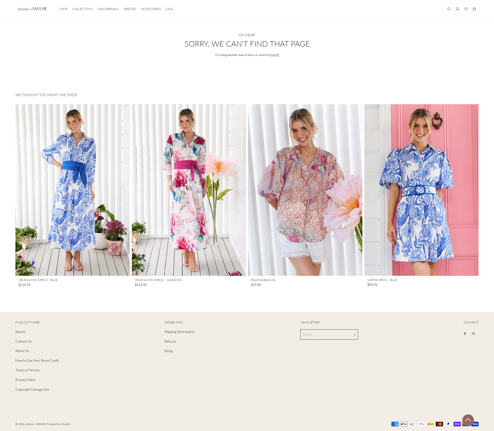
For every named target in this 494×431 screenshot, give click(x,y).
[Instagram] (473, 333)
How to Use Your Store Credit (37, 360)
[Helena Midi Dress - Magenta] (189, 190)
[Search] (449, 9)
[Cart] (466, 9)
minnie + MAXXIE (36, 424)
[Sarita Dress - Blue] (421, 190)
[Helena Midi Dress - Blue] (72, 190)
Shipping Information (179, 332)
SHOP (275, 55)
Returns (170, 341)
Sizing (168, 351)
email (307, 335)
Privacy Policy (25, 380)
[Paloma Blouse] (305, 190)
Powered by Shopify (58, 424)
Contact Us (23, 341)
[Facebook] (465, 333)
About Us (22, 351)
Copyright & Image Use (32, 389)
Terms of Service (27, 370)
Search (20, 332)
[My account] (457, 9)
